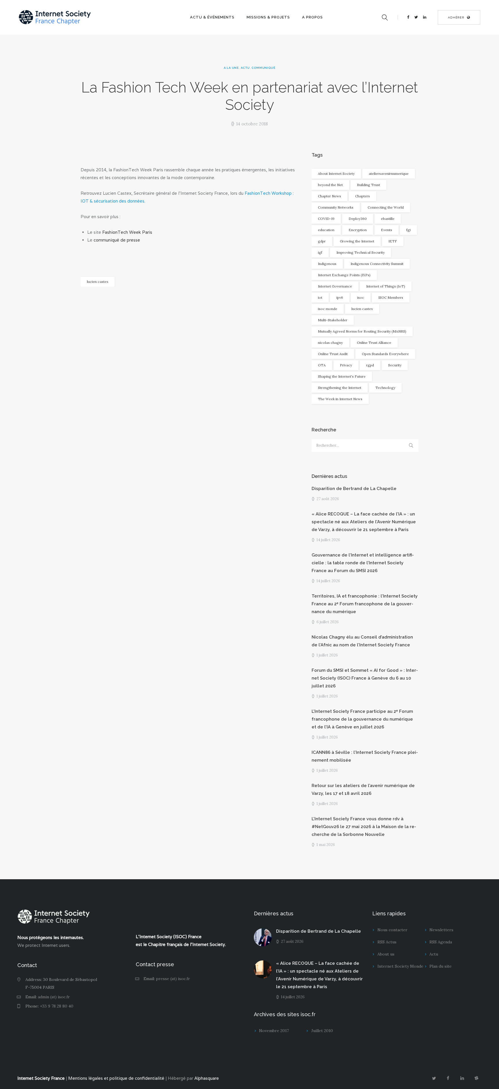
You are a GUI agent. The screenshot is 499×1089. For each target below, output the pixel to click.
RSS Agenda (440, 942)
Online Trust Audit (333, 354)
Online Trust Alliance (374, 342)
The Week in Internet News (340, 399)
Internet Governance (335, 286)
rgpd (370, 365)
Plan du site (440, 966)
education (326, 230)
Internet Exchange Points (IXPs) (344, 275)
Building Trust (368, 185)
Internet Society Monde (400, 966)
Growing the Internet (357, 241)
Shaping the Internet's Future (342, 376)
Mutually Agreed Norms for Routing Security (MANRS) (362, 331)
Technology (385, 387)
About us (385, 954)
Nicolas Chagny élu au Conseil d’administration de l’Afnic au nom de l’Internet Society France (362, 641)
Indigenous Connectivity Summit (377, 263)
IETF (392, 241)
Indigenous (327, 263)
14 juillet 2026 (328, 539)
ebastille (387, 218)
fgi (408, 230)
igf (320, 252)
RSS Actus (386, 942)
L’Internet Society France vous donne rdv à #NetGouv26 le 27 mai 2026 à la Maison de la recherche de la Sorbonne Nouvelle (364, 826)
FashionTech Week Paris (127, 232)
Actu (245, 67)
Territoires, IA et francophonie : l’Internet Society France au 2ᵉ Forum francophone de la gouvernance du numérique (365, 603)
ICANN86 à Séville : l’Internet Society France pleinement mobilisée (365, 756)
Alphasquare (206, 1078)
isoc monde (327, 309)
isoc (360, 297)
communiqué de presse (117, 240)
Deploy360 (358, 218)
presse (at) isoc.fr (173, 978)
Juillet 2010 (322, 1030)
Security (394, 365)
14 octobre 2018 (252, 124)
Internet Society (208, 944)
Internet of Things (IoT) (385, 286)
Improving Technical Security (360, 252)
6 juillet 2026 (327, 621)
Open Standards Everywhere (385, 354)
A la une (231, 67)
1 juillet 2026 (327, 655)
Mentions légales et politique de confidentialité (116, 1078)
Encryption (358, 230)
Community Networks (335, 207)
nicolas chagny (330, 342)
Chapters (362, 196)
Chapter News (329, 196)
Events (386, 230)
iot (320, 297)
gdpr (322, 241)
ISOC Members (390, 297)
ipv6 (339, 297)
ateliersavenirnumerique (389, 173)
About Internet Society (336, 173)
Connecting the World (386, 207)
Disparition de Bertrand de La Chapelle (354, 488)
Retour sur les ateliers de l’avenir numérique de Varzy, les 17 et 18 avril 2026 (363, 789)
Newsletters (441, 929)
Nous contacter (392, 929)
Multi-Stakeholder (332, 320)
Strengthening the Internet (339, 387)
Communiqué (263, 67)
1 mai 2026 (325, 844)
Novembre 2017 (274, 1030)
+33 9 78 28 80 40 (56, 1006)
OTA (322, 365)
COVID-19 (326, 218)
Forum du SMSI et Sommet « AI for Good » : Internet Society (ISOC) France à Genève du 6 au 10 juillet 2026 (365, 678)
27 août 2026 (327, 498)
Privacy (346, 365)
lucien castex (97, 281)
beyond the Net (330, 185)
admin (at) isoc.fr (54, 996)
